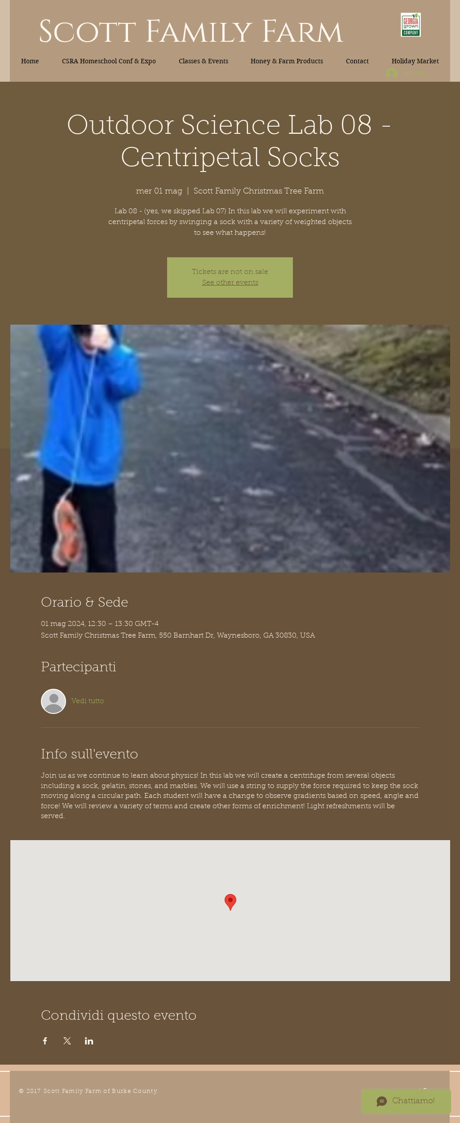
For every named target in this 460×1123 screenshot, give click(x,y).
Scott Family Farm (190, 32)
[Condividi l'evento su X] (67, 1040)
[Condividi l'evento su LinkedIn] (89, 1040)
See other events (230, 282)
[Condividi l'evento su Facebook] (45, 1040)
